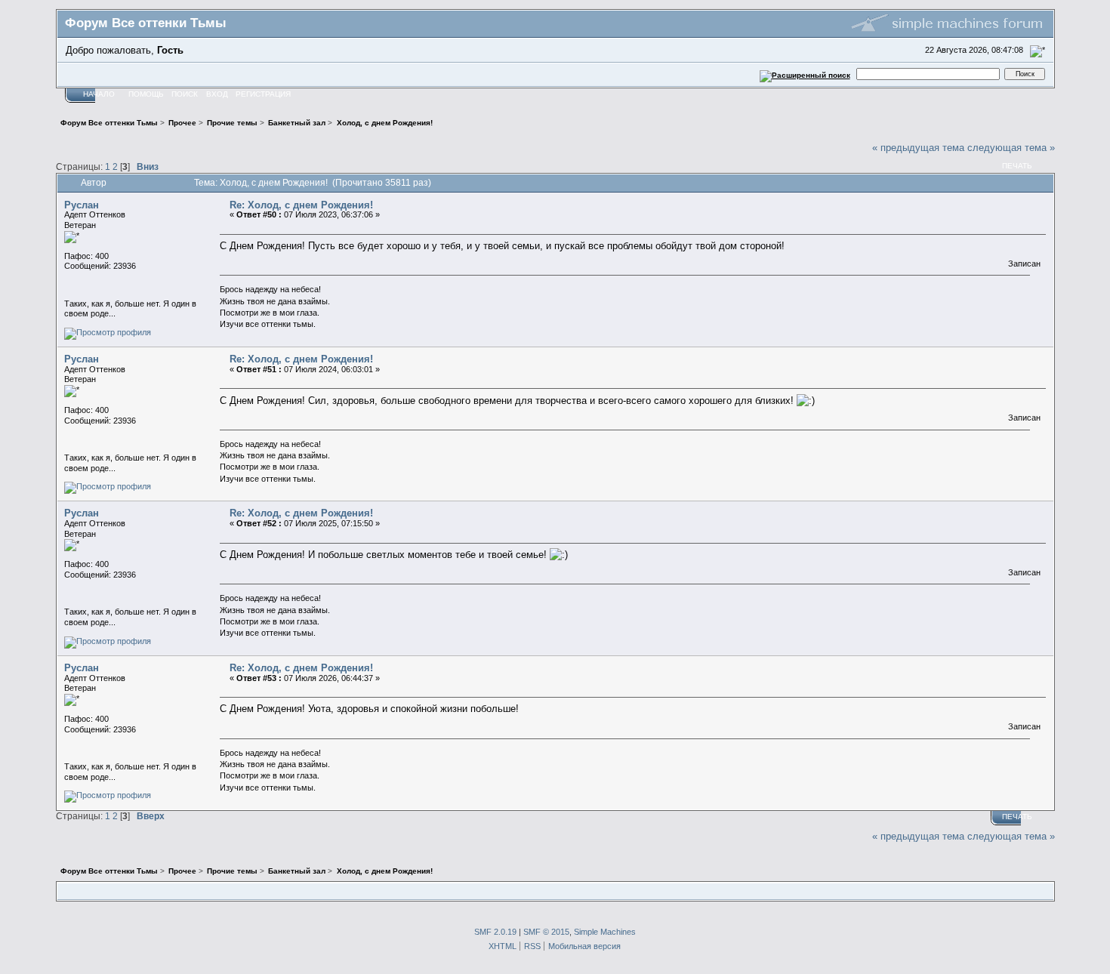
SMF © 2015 (546, 931)
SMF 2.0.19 (495, 931)
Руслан (81, 205)
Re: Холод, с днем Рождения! (301, 205)
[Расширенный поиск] (804, 73)
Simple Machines (605, 931)
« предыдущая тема (918, 147)
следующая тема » (1011, 147)
